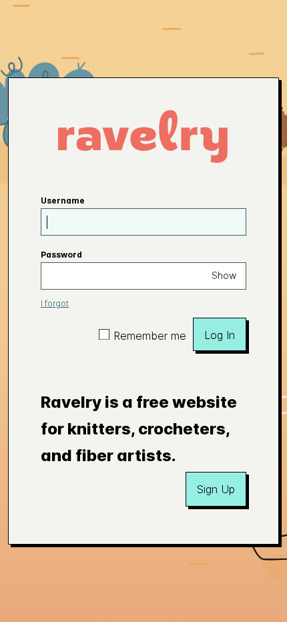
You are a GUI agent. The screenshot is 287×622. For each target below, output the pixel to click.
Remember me (149, 335)
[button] (216, 489)
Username (63, 201)
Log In (219, 335)
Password (61, 255)
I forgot (55, 303)
